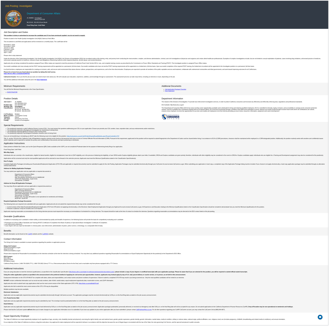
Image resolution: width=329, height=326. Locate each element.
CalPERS (45, 234)
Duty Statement (42, 79)
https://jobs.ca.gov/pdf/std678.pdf (89, 283)
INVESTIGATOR (12, 92)
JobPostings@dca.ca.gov (144, 309)
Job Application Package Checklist (175, 89)
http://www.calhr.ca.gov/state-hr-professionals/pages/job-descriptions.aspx (91, 272)
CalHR (30, 234)
